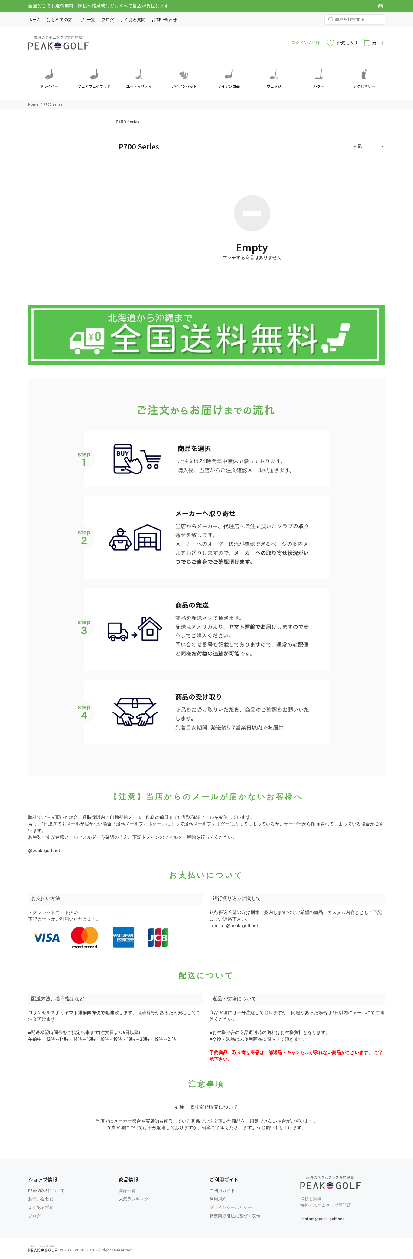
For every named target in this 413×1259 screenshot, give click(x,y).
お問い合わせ (41, 1199)
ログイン (299, 43)
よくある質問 (41, 1207)
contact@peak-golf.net (234, 926)
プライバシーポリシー (231, 1207)
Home (33, 105)
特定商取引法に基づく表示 (235, 1216)
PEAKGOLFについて (46, 1190)
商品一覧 (127, 1190)
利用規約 (218, 1199)
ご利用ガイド (222, 1190)
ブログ (34, 1216)
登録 (315, 43)
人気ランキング (133, 1199)
